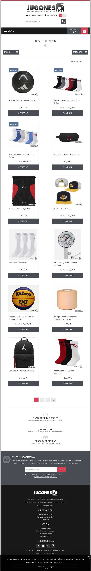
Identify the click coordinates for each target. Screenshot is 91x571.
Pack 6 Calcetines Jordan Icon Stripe (67, 102)
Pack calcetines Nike (18, 262)
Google (48, 546)
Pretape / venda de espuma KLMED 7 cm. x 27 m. (65, 318)
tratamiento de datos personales (45, 477)
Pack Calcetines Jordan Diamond (64, 372)
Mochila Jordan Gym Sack (20, 208)
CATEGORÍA (78, 52)
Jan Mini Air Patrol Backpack (21, 370)
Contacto (45, 520)
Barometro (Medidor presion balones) (65, 264)
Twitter (43, 546)
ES (60, 15)
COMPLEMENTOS (45, 41)
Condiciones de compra (45, 531)
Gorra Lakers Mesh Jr (63, 208)
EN (64, 15)
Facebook (38, 546)
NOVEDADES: (76, 62)
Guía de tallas (45, 528)
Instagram (53, 546)
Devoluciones (45, 536)
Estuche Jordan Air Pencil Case (67, 154)
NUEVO (36, 15)
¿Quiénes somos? (45, 514)
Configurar (40, 567)
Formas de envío (45, 534)
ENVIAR (62, 470)
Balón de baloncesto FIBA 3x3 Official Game (21, 318)
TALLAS (7, 52)
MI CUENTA (52, 15)
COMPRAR (23, 113)
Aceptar (51, 567)
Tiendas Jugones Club (45, 517)
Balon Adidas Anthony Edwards (22, 100)
